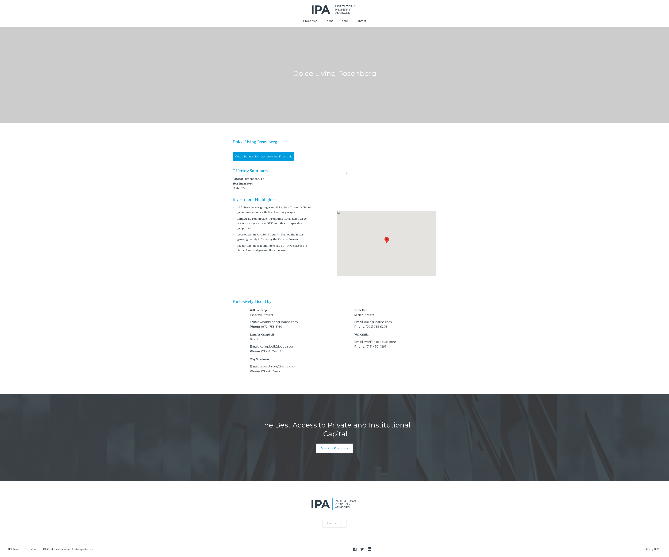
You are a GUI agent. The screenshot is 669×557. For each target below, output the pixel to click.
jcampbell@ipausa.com (277, 346)
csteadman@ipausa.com (279, 366)
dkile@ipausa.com (378, 322)
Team (344, 21)
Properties (310, 21)
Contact (360, 21)
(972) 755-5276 (376, 326)
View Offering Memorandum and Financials (263, 156)
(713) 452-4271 (271, 371)
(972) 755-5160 (271, 326)
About (329, 21)
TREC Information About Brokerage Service (68, 549)
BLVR (657, 549)
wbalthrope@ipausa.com (279, 322)
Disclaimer (31, 549)
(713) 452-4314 (271, 351)
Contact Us (334, 523)
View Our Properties (334, 448)
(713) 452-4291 (376, 346)
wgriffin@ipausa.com (380, 342)
